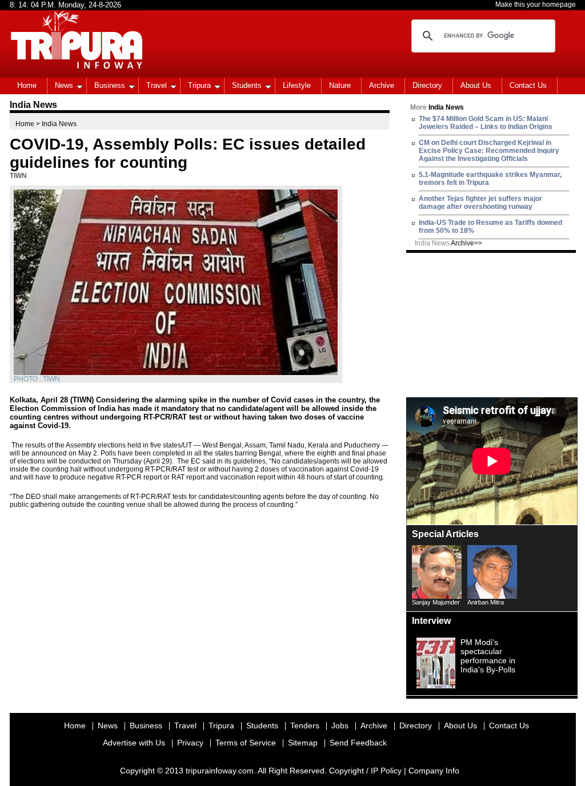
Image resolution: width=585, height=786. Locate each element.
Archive (381, 85)
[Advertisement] (492, 324)
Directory (427, 85)
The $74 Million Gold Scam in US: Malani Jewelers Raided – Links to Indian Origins (485, 123)
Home (27, 85)
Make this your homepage (535, 5)
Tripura (199, 85)
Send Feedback (358, 742)
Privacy (190, 742)
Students (247, 85)
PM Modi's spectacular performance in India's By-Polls (487, 656)
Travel (156, 85)
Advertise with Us (134, 742)
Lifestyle (297, 85)
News (64, 85)
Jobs (339, 725)
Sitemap (303, 742)
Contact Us (528, 85)
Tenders (304, 725)
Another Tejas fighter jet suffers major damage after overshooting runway (480, 203)
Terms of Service (245, 742)
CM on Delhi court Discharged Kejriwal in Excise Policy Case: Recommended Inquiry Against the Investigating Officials (489, 151)
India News (448, 243)
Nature (340, 85)
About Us (475, 85)
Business (109, 85)
